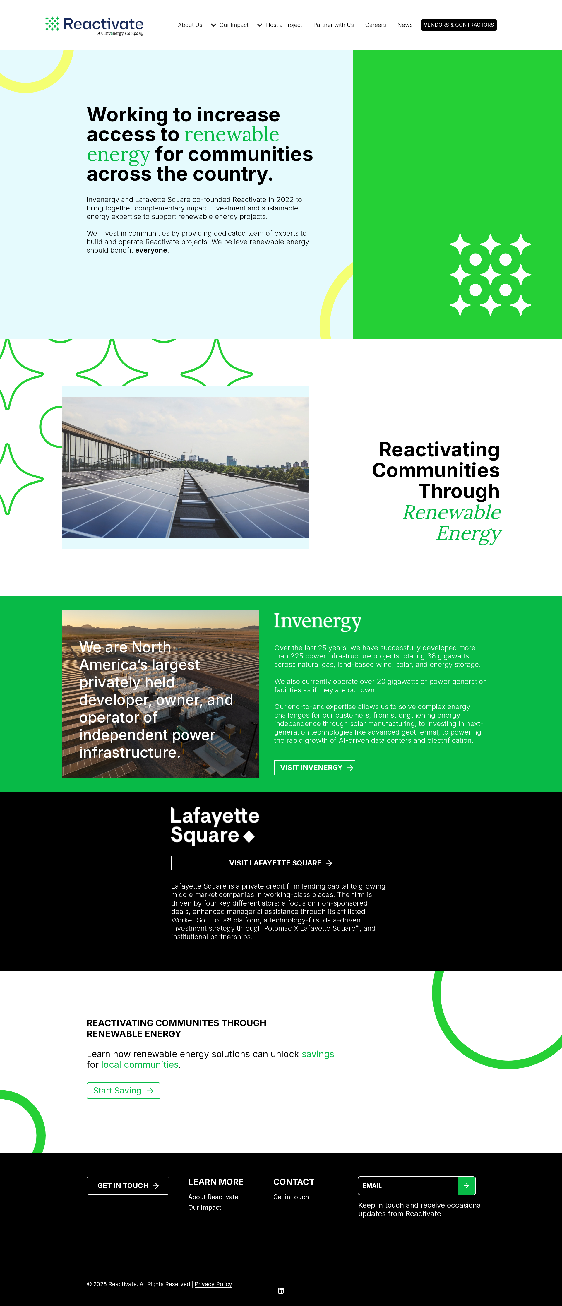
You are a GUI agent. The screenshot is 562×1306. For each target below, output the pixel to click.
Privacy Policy (213, 1284)
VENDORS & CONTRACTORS (459, 25)
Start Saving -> (123, 1090)
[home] (107, 25)
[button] (193, 25)
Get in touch (291, 1197)
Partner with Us (333, 25)
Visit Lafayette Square (275, 863)
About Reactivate (213, 1197)
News (405, 25)
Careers (375, 25)
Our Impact (204, 1207)
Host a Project (284, 25)
